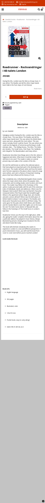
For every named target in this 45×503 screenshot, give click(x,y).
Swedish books (10, 19)
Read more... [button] (38, 89)
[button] (42, 9)
